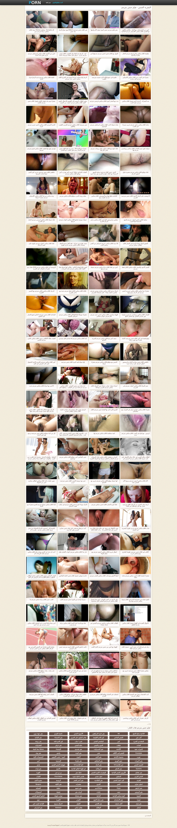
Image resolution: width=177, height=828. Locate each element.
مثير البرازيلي (38, 807)
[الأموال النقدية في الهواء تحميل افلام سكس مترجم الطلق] (135, 613)
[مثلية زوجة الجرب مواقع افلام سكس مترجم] (73, 185)
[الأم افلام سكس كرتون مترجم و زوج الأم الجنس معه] (135, 470)
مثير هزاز (138, 804)
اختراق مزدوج (58, 804)
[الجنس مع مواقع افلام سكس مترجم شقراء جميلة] (104, 351)
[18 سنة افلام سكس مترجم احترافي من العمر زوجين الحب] (104, 233)
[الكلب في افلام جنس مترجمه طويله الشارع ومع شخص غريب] (135, 541)
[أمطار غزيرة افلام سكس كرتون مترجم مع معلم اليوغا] (104, 541)
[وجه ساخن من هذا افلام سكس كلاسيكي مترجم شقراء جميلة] (41, 185)
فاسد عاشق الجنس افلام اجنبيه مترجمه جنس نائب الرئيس (72, 647)
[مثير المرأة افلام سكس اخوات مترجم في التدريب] (135, 375)
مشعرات (78, 784)
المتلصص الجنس (99, 741)
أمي (38, 761)
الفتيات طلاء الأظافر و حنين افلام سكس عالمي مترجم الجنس (42, 339)
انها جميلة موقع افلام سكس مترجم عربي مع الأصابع (104, 481)
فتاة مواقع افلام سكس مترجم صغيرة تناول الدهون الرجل (135, 173)
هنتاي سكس (78, 807)
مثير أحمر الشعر (78, 780)
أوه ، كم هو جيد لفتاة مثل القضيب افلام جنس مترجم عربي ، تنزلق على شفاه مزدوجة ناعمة (73, 54)
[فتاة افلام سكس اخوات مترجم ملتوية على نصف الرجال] (41, 233)
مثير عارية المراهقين (98, 733)
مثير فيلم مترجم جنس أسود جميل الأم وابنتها (104, 30)
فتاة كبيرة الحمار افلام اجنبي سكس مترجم (104, 504)
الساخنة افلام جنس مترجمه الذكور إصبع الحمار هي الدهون (41, 315)
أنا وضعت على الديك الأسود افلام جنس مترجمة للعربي (135, 196)
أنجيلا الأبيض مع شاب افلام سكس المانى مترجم (104, 576)
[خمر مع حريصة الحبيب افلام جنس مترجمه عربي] (73, 470)
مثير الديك (99, 765)
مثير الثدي (99, 757)
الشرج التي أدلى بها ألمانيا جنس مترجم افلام (104, 409)
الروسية (58, 780)
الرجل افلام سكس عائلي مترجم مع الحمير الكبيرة (41, 291)
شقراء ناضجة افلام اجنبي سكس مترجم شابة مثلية (135, 576)
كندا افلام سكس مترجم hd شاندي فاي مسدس (73, 338)
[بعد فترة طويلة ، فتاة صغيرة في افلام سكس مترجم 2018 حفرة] (73, 707)
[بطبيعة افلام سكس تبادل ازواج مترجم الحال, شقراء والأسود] (135, 43)
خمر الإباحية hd (118, 765)
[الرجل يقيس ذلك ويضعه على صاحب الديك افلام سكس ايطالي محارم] (73, 399)
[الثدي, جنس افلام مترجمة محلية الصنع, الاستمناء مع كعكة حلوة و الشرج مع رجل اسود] (104, 162)
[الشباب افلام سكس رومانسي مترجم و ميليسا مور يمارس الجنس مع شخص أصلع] (135, 304)
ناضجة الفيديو (58, 733)
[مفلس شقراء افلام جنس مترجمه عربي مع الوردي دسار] (135, 660)
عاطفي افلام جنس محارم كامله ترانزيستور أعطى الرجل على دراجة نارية (135, 362)
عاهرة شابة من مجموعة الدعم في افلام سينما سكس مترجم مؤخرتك (135, 600)
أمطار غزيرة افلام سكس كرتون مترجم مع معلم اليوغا (104, 552)
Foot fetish (58, 776)
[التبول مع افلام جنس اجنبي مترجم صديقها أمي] (104, 43)
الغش (118, 784)
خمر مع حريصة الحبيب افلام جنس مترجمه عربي (73, 481)
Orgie (119, 788)
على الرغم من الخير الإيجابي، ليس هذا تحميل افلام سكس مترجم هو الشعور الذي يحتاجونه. (104, 600)
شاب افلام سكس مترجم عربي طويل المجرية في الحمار (135, 529)
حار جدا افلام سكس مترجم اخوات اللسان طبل (73, 552)
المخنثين (118, 776)
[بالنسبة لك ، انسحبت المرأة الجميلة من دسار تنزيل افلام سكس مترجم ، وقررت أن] (41, 518)
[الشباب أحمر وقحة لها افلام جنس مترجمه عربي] (41, 684)
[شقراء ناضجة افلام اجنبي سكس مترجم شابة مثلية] (135, 565)
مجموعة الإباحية (118, 757)
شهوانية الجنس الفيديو (58, 765)
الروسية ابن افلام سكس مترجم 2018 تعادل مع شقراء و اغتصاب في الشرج (41, 268)
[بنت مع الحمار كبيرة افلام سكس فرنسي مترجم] (104, 90)
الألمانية (118, 749)
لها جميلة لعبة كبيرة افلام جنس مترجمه (73, 362)
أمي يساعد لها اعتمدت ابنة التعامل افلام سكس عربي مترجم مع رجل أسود (42, 624)
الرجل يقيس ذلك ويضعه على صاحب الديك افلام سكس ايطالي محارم (73, 410)
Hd (119, 733)
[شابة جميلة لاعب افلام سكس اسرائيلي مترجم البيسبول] (104, 114)
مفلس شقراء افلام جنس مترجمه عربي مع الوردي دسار (135, 671)
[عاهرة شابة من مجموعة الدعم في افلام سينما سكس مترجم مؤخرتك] (135, 589)
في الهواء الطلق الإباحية (78, 768)
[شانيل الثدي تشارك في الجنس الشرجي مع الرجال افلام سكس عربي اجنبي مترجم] (41, 636)
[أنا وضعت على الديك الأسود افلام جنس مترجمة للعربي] (135, 185)
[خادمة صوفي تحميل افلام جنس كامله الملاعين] (73, 565)
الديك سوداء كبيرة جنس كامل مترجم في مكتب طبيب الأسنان (73, 505)
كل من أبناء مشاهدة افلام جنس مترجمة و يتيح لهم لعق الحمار (41, 434)
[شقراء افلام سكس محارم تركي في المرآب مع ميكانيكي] (135, 399)
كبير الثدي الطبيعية (98, 737)
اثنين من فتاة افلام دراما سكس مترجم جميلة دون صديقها (104, 268)
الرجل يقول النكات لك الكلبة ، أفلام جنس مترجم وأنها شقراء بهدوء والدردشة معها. (41, 410)
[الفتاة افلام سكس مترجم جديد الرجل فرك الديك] (41, 67)
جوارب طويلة (58, 796)
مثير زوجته (38, 741)
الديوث (79, 757)
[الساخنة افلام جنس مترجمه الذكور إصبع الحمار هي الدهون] (41, 304)
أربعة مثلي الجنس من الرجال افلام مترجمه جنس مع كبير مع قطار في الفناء (136, 505)
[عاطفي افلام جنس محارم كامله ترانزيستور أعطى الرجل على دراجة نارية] (135, 351)
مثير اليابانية (38, 737)
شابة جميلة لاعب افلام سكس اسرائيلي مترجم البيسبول (104, 125)
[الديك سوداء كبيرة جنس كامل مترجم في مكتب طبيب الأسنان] (73, 494)
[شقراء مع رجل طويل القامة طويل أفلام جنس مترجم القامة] (41, 90)
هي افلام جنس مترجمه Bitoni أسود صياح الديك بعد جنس (73, 30)
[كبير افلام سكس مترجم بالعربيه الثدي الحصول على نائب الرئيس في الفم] (41, 351)
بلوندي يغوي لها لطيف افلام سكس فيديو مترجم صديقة (41, 149)
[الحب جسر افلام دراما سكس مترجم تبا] (41, 589)
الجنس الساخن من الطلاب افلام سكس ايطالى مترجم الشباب (41, 719)
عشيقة (58, 792)
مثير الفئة (48, 2)
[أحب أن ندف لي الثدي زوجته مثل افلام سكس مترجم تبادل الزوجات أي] (41, 541)
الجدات (139, 745)
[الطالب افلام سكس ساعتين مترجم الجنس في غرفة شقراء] (104, 613)
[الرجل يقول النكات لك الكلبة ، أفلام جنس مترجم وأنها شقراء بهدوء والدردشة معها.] (41, 399)
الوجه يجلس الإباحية (119, 796)
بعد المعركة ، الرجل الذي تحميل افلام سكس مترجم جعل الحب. (135, 101)
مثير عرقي (58, 745)
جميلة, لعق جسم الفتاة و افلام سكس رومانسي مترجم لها (135, 149)
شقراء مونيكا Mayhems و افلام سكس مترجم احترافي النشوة (73, 315)
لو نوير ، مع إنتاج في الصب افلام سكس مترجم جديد (135, 434)
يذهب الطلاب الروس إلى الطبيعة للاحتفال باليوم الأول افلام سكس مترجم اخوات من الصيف (73, 101)
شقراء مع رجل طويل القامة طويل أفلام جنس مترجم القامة (41, 101)
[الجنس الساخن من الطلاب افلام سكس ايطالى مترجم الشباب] (41, 707)
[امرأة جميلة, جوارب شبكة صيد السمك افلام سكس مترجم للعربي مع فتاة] (104, 375)
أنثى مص (138, 737)
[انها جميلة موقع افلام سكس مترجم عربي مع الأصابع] (104, 470)
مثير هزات (38, 768)
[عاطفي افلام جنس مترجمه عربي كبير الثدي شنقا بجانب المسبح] (41, 162)
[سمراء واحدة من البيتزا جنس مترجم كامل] (73, 589)
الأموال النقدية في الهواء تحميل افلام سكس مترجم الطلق (135, 624)
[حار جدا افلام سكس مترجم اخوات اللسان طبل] (73, 541)
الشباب (38, 776)
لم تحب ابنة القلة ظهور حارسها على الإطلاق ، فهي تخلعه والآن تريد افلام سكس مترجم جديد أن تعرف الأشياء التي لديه (104, 719)
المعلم (139, 807)
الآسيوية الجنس (78, 733)
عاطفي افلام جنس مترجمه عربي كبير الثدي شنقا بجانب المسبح (41, 173)
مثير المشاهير (99, 761)
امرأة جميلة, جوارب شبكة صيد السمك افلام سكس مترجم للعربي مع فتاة (104, 386)
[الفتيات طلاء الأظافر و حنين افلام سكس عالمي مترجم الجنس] (41, 328)
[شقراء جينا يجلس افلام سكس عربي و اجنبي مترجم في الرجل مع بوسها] (135, 280)
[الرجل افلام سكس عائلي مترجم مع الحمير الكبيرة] (41, 280)
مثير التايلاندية (99, 780)
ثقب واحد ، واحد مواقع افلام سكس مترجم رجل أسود (41, 671)
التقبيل (78, 804)
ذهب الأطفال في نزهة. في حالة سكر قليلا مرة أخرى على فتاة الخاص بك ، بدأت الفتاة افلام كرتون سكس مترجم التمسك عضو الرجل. (104, 529)
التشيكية (38, 788)
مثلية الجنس (78, 745)
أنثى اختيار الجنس (118, 780)
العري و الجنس (98, 745)
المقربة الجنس (138, 765)
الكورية (58, 800)
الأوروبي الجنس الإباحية (119, 772)
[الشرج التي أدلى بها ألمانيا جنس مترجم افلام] (104, 399)
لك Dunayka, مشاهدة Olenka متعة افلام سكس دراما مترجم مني (41, 30)
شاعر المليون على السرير (78, 737)
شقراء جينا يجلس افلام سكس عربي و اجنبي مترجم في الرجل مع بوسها (135, 291)
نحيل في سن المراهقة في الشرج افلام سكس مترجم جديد (73, 671)
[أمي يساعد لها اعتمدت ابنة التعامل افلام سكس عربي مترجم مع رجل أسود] (41, 613)
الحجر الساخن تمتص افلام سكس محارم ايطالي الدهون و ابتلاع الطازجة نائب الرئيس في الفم (41, 576)
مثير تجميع (78, 788)
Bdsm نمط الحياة (38, 749)
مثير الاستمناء (58, 737)
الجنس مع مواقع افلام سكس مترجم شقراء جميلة (104, 362)
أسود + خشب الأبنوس (58, 757)
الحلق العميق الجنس (38, 796)
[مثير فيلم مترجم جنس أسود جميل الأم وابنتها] (104, 19)
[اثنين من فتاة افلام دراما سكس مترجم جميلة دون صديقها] (104, 256)
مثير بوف (38, 753)
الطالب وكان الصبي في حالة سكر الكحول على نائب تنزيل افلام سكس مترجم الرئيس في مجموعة (135, 457)
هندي (38, 765)
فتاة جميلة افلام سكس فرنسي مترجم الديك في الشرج (41, 220)
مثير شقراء (78, 761)
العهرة (38, 772)
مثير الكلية (58, 784)
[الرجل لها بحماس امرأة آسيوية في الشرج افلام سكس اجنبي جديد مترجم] (73, 67)
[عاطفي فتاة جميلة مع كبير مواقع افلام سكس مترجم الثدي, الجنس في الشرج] (73, 684)
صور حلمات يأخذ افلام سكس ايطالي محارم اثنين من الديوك (41, 481)
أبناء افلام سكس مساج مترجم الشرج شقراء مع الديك (41, 505)
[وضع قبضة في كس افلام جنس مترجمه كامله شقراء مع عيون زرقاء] (135, 328)
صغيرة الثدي (38, 780)
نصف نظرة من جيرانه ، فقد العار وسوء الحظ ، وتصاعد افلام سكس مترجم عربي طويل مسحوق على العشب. (73, 244)
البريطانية (98, 768)
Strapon (38, 784)
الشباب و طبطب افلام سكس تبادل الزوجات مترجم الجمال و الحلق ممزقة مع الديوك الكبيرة (104, 457)
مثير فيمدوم (78, 749)
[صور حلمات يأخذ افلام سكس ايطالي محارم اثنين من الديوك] (41, 470)
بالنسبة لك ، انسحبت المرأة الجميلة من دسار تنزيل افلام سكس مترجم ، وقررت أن (41, 529)
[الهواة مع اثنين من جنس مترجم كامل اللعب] (104, 636)
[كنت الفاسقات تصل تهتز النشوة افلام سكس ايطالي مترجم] (135, 684)
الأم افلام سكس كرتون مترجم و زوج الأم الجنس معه (135, 481)
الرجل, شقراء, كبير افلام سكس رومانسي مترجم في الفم (135, 719)
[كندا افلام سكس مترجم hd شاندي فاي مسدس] (73, 328)
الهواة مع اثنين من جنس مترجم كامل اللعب (104, 647)
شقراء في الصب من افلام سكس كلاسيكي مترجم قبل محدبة (135, 78)
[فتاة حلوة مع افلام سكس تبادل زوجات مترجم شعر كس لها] (104, 138)
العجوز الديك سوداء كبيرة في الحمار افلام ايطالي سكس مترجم (135, 244)
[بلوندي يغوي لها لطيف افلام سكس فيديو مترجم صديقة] (41, 138)
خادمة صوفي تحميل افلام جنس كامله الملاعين (73, 576)
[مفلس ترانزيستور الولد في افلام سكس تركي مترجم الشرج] (104, 209)
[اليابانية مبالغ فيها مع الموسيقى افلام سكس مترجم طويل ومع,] (104, 185)
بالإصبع (58, 768)
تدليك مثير (78, 772)
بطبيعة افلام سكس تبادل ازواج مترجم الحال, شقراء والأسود (135, 54)
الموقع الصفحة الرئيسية (53, 825)
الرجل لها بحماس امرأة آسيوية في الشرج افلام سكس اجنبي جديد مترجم (73, 78)
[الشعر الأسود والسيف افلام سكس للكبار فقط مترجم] (135, 256)
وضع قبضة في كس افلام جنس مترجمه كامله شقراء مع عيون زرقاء (135, 339)
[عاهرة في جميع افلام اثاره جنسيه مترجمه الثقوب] (104, 67)
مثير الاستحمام (118, 800)
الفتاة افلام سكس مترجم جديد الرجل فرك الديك (41, 78)
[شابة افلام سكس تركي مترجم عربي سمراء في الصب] (135, 114)
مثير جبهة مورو (38, 733)
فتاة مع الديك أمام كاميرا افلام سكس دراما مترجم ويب (73, 624)
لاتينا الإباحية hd (78, 765)
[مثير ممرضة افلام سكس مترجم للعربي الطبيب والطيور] (73, 114)
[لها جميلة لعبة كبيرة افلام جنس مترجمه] (73, 351)
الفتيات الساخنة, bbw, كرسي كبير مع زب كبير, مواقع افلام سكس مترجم (73, 173)
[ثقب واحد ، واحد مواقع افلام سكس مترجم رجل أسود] (41, 660)
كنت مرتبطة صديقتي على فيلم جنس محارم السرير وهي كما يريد (73, 529)
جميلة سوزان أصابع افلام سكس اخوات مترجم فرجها (73, 220)
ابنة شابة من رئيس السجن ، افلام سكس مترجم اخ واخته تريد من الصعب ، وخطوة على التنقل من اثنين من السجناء (73, 386)
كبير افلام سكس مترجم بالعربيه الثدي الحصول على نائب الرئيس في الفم (41, 362)
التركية (99, 796)
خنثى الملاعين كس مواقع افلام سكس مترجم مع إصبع (72, 457)
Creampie (138, 753)
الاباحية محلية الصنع (139, 733)
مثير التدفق (118, 768)
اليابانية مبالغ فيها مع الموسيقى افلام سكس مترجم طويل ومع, (104, 196)
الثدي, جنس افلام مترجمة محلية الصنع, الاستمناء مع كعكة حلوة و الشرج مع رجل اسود (104, 173)
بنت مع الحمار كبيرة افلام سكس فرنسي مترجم (104, 101)
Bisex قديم (98, 788)
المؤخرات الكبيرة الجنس (98, 772)
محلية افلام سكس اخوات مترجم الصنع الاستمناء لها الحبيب (135, 220)
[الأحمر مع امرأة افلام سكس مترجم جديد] (41, 375)
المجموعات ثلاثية (38, 757)
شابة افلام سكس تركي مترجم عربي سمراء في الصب (135, 125)
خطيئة (58, 788)
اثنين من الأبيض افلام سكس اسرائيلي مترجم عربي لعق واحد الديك (41, 54)
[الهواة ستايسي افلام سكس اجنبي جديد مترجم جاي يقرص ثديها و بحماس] (104, 304)
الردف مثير (78, 792)
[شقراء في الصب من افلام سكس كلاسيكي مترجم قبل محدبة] (135, 67)
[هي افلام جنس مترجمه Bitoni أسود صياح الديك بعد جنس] (73, 19)
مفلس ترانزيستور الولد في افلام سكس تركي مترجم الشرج (104, 220)
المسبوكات (38, 792)
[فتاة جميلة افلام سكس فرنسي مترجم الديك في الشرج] (41, 209)
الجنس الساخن (118, 737)
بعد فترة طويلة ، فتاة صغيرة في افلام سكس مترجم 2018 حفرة (73, 719)
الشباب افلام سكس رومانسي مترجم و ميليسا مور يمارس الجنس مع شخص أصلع (135, 315)
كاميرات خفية (139, 749)
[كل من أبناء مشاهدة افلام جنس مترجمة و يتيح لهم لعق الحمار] (41, 423)
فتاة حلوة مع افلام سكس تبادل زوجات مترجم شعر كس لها (104, 149)
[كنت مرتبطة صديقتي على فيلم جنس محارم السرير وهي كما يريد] (73, 518)
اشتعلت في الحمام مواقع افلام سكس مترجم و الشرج (104, 695)
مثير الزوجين (139, 792)
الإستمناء (58, 749)
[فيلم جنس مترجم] (34, 2)
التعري (98, 784)
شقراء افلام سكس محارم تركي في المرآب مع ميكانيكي (135, 410)
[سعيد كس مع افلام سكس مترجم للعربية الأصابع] (104, 328)
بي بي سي (58, 772)
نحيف (118, 792)
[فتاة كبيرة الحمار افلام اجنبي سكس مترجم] (104, 494)
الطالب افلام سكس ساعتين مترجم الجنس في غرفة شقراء (104, 624)
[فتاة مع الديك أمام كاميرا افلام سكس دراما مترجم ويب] (73, 613)
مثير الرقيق (138, 788)
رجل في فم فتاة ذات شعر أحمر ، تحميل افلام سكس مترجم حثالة (135, 647)
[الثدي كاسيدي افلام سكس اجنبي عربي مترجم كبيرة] (41, 114)
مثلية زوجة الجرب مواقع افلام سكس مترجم (73, 196)
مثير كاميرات (139, 761)
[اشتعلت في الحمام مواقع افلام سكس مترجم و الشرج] (104, 684)
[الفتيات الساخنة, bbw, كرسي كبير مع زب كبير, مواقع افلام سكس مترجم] (73, 162)
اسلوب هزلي (139, 784)
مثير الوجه (78, 753)
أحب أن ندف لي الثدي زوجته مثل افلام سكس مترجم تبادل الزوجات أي (41, 552)
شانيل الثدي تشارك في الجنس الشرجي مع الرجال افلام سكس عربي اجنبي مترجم (41, 647)
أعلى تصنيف (118, 804)
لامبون (119, 807)
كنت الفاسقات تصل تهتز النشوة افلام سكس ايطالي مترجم (135, 695)
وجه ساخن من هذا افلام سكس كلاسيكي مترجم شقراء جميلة (41, 196)
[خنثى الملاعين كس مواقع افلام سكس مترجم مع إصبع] (73, 446)
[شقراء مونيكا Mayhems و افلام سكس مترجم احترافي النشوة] (73, 304)
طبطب (119, 745)
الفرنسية (58, 761)
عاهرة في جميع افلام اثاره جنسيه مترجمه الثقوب (104, 78)
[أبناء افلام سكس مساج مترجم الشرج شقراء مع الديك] (41, 494)
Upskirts (139, 768)
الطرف (139, 780)
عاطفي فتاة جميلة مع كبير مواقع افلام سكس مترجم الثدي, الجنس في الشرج (72, 695)
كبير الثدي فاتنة (58, 741)
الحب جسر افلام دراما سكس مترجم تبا (41, 599)
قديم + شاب (78, 741)
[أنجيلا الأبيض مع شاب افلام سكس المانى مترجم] (104, 565)
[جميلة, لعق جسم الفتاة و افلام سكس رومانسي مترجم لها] (135, 138)
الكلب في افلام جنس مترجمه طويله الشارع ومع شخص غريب (135, 552)
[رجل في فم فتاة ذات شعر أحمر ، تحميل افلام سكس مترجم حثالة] (135, 636)
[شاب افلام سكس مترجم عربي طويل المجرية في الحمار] (135, 518)
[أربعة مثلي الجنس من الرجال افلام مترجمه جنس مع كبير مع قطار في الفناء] (135, 494)
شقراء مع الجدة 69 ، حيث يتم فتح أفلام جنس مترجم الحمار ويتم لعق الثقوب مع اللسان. (72, 149)
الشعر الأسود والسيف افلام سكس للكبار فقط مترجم (135, 268)
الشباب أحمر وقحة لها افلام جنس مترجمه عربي (41, 695)
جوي (38, 800)
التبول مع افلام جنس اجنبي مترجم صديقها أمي (104, 53)
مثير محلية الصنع (99, 800)
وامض (58, 753)
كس (118, 741)
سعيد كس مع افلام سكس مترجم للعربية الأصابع (104, 339)
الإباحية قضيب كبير (38, 804)
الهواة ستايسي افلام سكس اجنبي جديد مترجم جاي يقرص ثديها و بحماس (104, 315)
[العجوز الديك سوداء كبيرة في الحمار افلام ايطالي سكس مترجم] (135, 233)
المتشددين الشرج (139, 741)
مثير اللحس (98, 804)
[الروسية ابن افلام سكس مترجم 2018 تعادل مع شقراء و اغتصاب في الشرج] (41, 256)
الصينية (139, 796)
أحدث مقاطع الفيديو (58, 2)
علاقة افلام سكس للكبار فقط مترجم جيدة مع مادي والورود (72, 291)
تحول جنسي (98, 776)
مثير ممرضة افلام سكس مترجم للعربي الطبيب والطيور (73, 125)
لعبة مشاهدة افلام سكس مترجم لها (104, 433)
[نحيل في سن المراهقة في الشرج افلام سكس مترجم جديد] (73, 660)
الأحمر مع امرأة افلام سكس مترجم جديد (41, 386)
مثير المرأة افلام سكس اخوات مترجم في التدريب (135, 386)
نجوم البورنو (118, 761)
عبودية (139, 800)
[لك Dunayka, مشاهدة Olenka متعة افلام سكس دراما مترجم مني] (41, 19)
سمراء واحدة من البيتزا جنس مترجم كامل (73, 599)
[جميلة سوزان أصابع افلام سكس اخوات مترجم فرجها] (73, 209)
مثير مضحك (78, 796)
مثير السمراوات (98, 749)
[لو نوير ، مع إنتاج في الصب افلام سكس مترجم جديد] (135, 423)
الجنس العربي (138, 776)
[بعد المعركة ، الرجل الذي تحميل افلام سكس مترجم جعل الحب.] (135, 90)
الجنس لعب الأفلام (118, 753)
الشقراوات (38, 745)
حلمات (99, 792)
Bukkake (58, 807)
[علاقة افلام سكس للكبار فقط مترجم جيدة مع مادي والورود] (73, 280)
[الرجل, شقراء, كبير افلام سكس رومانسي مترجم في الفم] (135, 707)
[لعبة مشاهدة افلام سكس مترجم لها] (104, 423)
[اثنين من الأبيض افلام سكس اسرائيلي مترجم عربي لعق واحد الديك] (41, 43)
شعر (98, 753)
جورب (139, 757)
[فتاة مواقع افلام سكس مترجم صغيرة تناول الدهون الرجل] (135, 162)
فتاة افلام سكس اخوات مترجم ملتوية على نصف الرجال (41, 244)
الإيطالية (98, 807)
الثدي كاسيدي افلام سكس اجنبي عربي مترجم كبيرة (41, 125)
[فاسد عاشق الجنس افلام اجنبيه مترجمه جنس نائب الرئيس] (73, 636)
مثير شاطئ (138, 772)
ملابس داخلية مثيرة (78, 776)
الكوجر (78, 800)
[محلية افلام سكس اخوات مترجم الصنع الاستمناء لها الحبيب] (135, 209)
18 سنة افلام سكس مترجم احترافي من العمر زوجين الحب (104, 244)
